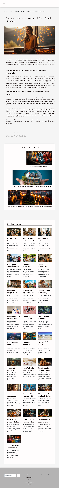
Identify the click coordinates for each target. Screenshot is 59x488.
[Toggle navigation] (4, 3)
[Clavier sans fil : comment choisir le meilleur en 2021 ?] (29, 413)
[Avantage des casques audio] (39, 157)
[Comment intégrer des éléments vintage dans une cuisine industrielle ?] (14, 284)
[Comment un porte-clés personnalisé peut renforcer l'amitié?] (29, 258)
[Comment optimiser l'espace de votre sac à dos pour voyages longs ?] (29, 335)
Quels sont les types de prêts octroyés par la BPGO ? (28, 397)
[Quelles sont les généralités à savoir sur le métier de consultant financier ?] (45, 413)
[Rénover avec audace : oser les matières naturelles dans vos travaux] (29, 232)
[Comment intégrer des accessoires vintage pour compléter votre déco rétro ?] (45, 258)
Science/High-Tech (29, 482)
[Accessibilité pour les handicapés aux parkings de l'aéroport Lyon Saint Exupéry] (45, 335)
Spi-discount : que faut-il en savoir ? (43, 370)
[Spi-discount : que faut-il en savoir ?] (45, 361)
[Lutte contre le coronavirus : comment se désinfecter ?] (14, 439)
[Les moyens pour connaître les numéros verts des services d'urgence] (30, 197)
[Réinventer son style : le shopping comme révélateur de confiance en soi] (45, 232)
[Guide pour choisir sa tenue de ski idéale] (14, 258)
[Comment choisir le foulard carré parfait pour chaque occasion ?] (14, 310)
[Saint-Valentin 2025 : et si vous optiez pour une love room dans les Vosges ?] (29, 361)
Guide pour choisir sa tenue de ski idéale (13, 266)
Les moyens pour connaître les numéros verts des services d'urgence (30, 206)
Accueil (6, 11)
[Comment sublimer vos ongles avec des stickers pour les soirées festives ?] (29, 310)
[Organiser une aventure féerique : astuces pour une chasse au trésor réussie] (45, 310)
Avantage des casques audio (39, 166)
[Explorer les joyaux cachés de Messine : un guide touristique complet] (29, 284)
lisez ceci (12, 78)
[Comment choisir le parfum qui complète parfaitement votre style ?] (45, 284)
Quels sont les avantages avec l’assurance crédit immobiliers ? (32, 186)
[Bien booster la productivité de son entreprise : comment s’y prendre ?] (45, 387)
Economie (29, 475)
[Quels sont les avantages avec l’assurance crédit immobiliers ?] (32, 177)
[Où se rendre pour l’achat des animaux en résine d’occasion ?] (14, 413)
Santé (29, 480)
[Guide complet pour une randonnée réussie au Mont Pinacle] (14, 335)
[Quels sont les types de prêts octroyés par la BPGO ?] (29, 387)
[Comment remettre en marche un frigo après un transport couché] (14, 361)
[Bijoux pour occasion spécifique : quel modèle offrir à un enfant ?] (14, 387)
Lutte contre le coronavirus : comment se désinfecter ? (13, 449)
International (29, 477)
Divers (11, 11)
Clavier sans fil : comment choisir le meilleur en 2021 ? (29, 423)
